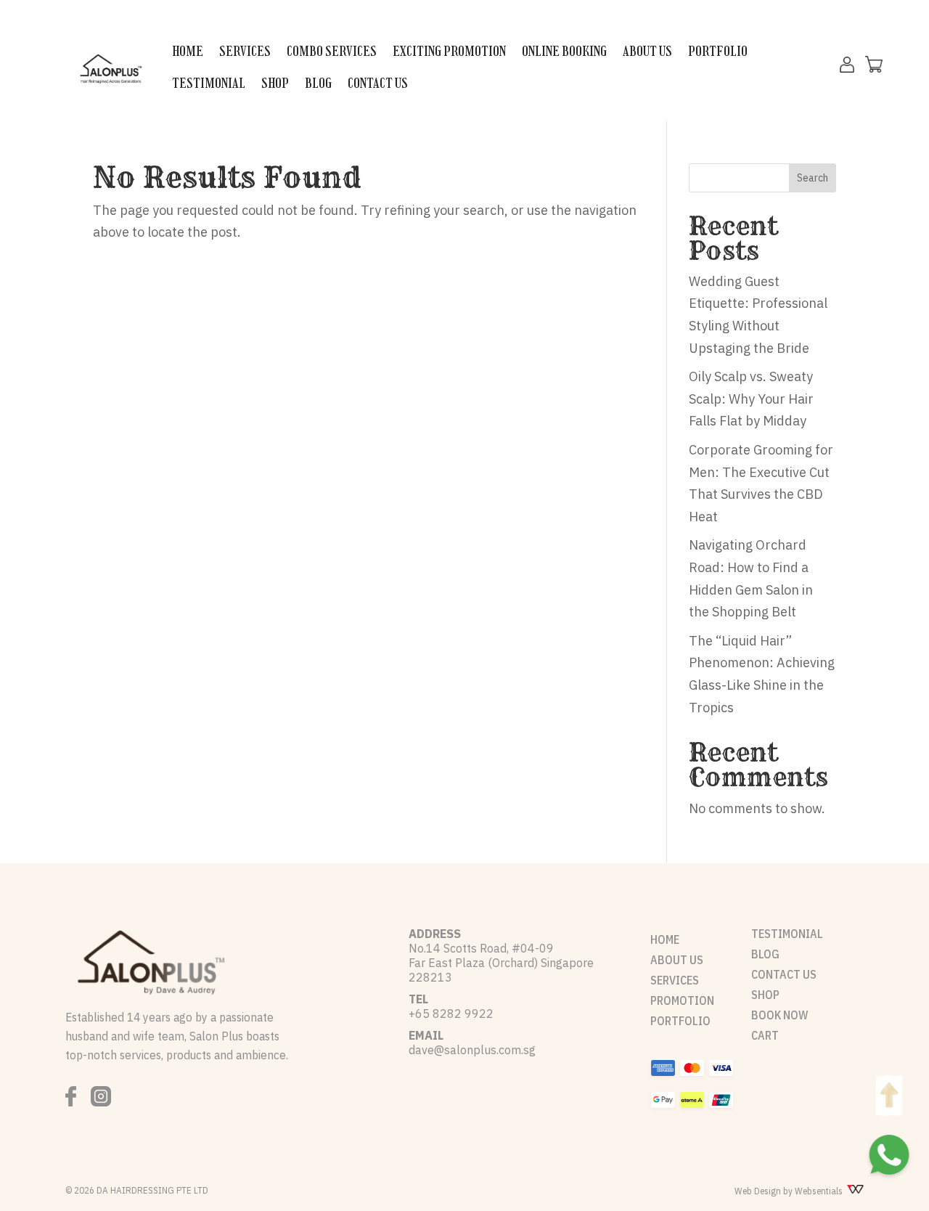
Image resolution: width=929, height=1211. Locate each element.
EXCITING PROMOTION (449, 52)
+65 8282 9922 (451, 1013)
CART (765, 1035)
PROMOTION (682, 1000)
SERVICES (245, 52)
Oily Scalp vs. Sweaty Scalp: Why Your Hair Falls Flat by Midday (751, 398)
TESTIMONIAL (208, 83)
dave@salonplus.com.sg (472, 1050)
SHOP (275, 83)
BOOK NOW (779, 1015)
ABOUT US (647, 52)
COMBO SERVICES (332, 52)
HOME (187, 52)
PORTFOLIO (718, 52)
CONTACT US (378, 83)
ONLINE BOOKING (564, 52)
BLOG (318, 83)
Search (812, 177)
